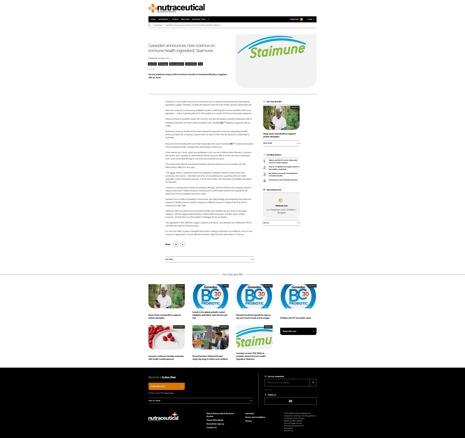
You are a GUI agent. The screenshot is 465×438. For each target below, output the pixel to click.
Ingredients (152, 64)
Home (153, 19)
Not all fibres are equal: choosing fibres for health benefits (284, 174)
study (172, 173)
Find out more (154, 401)
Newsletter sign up (215, 424)
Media (226, 285)
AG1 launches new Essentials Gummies (284, 180)
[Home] (149, 25)
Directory (185, 19)
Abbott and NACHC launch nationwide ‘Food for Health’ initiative (284, 161)
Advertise (249, 413)
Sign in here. (169, 393)
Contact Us (211, 427)
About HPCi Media (214, 420)
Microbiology (163, 64)
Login (309, 19)
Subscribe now (289, 331)
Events (175, 19)
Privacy (248, 421)
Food (200, 64)
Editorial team (198, 19)
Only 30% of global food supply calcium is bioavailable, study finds (284, 168)
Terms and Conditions (255, 417)
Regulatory (268, 327)
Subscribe (294, 19)
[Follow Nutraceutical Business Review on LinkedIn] (290, 402)
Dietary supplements (176, 64)
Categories (163, 19)
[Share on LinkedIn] (175, 244)
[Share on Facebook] (182, 244)
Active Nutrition (191, 64)
